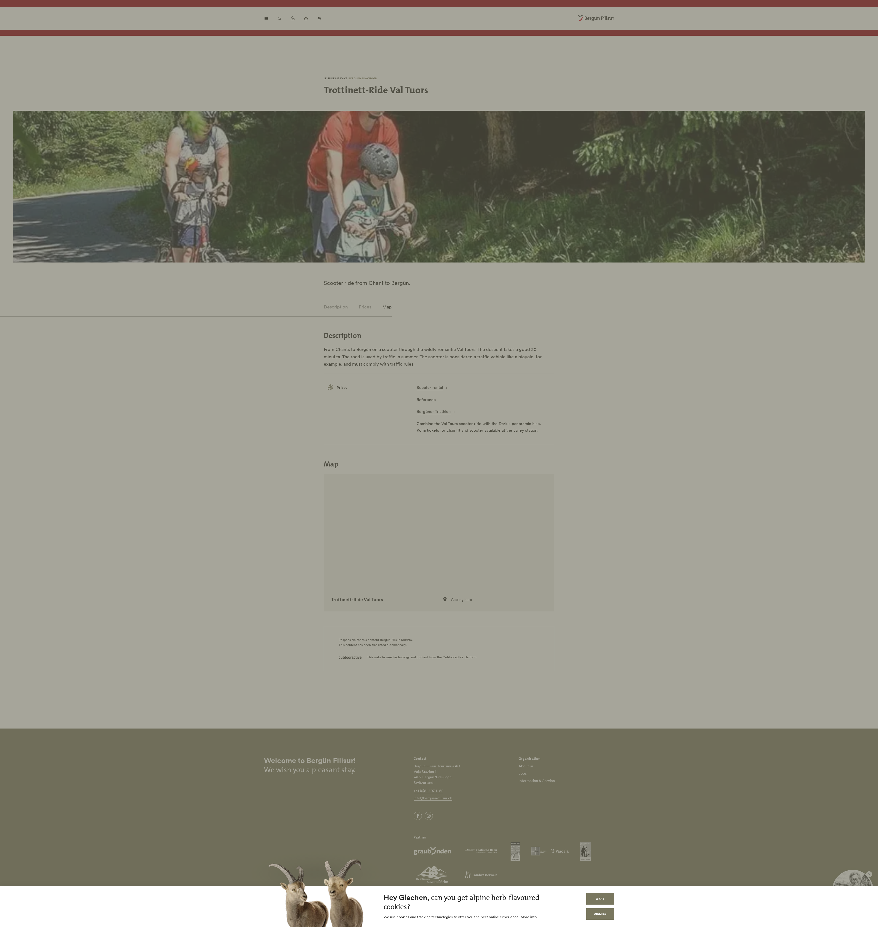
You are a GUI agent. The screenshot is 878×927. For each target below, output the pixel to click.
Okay (600, 898)
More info (528, 917)
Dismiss (600, 914)
